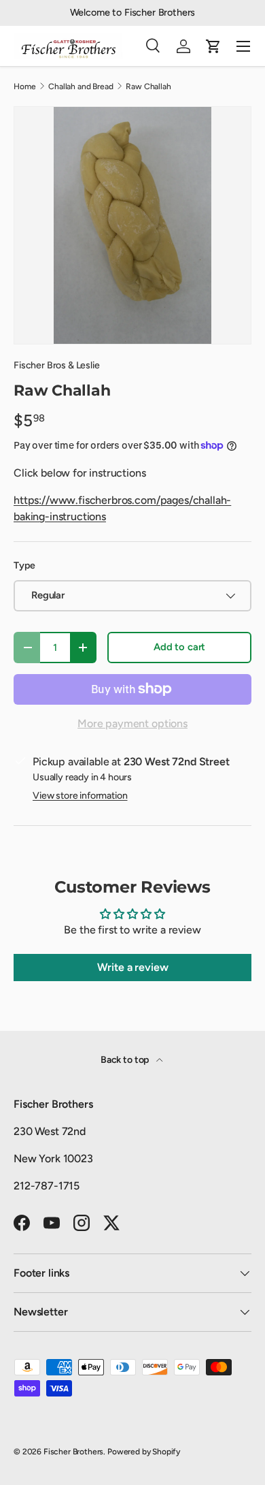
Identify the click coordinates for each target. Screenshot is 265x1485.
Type (24, 565)
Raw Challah (148, 86)
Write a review (133, 967)
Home (24, 86)
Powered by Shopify (143, 1451)
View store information (80, 795)
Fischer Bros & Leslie (57, 365)
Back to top (126, 1060)
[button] (213, 46)
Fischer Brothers (73, 1451)
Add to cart (179, 647)
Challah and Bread (80, 86)
